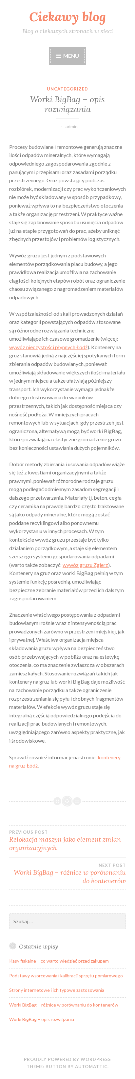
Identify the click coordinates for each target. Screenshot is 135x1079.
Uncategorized (67, 88)
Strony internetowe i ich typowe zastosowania (56, 990)
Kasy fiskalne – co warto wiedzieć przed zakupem (59, 961)
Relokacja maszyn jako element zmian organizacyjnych (65, 840)
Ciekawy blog (67, 17)
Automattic (91, 1066)
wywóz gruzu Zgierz (85, 565)
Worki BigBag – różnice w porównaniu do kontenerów (70, 874)
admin (72, 126)
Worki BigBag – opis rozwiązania (41, 1019)
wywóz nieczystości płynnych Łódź (48, 347)
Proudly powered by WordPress (67, 1059)
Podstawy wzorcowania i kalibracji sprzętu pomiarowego (66, 975)
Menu (71, 55)
